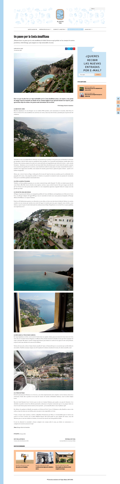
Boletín (18, 465)
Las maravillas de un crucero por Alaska (67, 439)
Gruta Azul (65, 336)
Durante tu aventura (59, 29)
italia (24, 433)
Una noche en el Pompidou (22, 467)
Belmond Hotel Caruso (46, 409)
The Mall (58, 183)
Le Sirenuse (35, 394)
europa (21, 433)
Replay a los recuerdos (75, 29)
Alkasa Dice (88, 29)
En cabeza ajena (91, 87)
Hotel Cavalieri (24, 416)
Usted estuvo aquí (18, 48)
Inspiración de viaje (44, 29)
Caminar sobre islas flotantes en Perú (21, 439)
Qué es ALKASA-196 (32, 29)
